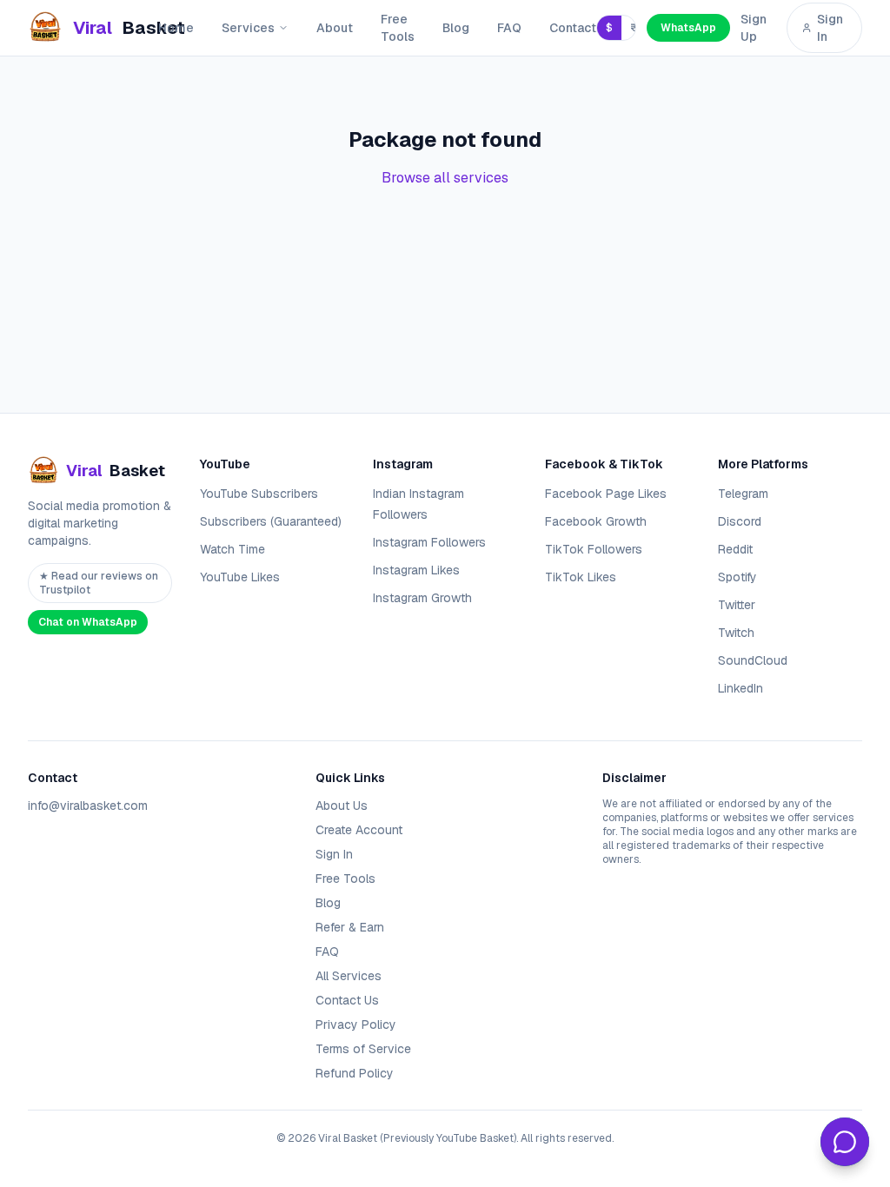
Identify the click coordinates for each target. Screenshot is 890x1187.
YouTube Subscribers (259, 493)
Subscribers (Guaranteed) (271, 521)
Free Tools (398, 27)
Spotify (737, 577)
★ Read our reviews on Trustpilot (98, 583)
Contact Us (347, 1000)
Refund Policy (354, 1073)
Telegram (743, 493)
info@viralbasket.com (88, 805)
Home (176, 28)
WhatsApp (688, 28)
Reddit (735, 549)
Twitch (736, 632)
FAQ (509, 28)
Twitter (736, 605)
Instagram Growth (422, 598)
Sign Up (754, 27)
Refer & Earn (349, 927)
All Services (348, 976)
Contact (572, 28)
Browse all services (445, 178)
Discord (739, 521)
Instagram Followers (429, 542)
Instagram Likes (416, 570)
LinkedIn (740, 688)
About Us (341, 805)
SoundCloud (752, 660)
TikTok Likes (580, 577)
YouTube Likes (240, 577)
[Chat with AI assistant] (844, 1141)
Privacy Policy (355, 1024)
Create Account (358, 830)
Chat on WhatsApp (87, 622)
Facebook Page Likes (606, 493)
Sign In (830, 27)
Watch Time (232, 549)
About (334, 28)
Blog (455, 28)
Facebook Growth (596, 521)
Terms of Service (363, 1049)
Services (248, 28)
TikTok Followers (593, 549)
